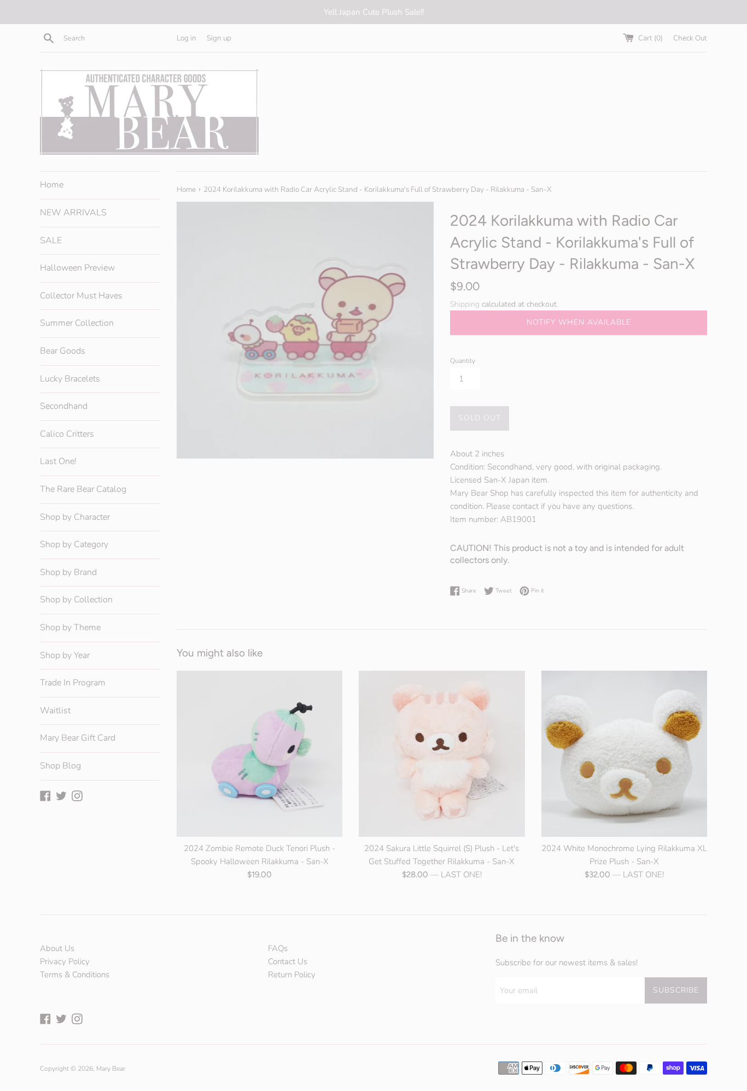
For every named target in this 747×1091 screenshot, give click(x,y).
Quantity (462, 360)
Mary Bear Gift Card (77, 738)
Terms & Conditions (74, 974)
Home (51, 185)
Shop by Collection (76, 600)
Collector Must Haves (81, 296)
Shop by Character (75, 517)
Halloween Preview (77, 268)
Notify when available (579, 322)
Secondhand (63, 406)
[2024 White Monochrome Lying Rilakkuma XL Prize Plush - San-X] (624, 753)
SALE (51, 240)
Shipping (465, 304)
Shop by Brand (68, 572)
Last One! (58, 461)
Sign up (219, 38)
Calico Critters (67, 434)
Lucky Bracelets (70, 379)
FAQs (278, 948)
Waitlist (55, 711)
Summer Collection (77, 323)
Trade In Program (73, 683)
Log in (186, 38)
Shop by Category (74, 544)
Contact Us (287, 961)
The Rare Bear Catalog (83, 489)
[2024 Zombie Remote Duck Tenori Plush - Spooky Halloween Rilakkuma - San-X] (259, 753)
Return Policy (292, 974)
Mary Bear (110, 1068)
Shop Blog (60, 766)
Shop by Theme (70, 627)
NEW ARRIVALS (73, 213)
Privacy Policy (65, 961)
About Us (57, 948)
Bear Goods (62, 351)
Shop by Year (65, 655)
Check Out (690, 38)
